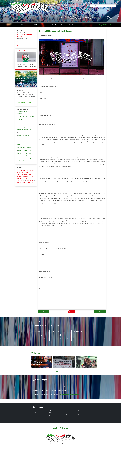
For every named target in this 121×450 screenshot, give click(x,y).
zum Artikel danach (100, 312)
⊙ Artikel (46, 25)
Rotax (18, 184)
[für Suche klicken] (117, 5)
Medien (23, 184)
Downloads (66, 413)
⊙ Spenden (71, 25)
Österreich (23, 180)
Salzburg (28, 180)
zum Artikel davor (43, 312)
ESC (20, 184)
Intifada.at (51, 411)
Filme (79, 419)
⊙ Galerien (63, 25)
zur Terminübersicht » (23, 46)
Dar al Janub (21, 122)
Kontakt (80, 417)
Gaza (25, 170)
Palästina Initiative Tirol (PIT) (24, 140)
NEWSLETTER (23, 83)
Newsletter (66, 415)
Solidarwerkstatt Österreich (24, 147)
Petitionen (51, 417)
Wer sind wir (37, 411)
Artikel (35, 413)
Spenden (51, 415)
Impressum (81, 411)
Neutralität (24, 178)
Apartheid (24, 182)
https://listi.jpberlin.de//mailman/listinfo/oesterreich (49, 390)
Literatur (80, 415)
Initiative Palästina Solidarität (25, 161)
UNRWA (27, 184)
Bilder (35, 415)
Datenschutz (67, 417)
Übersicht (72, 312)
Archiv (80, 413)
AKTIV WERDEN (24, 78)
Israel (31, 176)
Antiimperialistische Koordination (26, 116)
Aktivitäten (51, 413)
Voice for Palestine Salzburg (24, 158)
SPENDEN (22, 81)
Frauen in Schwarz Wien (23, 125)
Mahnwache (30, 178)
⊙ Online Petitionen (27, 25)
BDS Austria (20, 119)
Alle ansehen (61, 371)
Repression (30, 170)
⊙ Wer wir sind (38, 25)
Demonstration (28, 172)
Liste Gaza (19, 178)
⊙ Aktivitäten (54, 25)
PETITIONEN (23, 76)
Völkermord (20, 172)
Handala (20, 132)
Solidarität (19, 176)
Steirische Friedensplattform (24, 150)
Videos (35, 417)
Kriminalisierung (30, 182)
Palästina (19, 170)
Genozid (19, 174)
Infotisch (32, 180)
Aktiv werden (67, 411)
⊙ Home (17, 25)
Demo (29, 174)
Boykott (18, 180)
